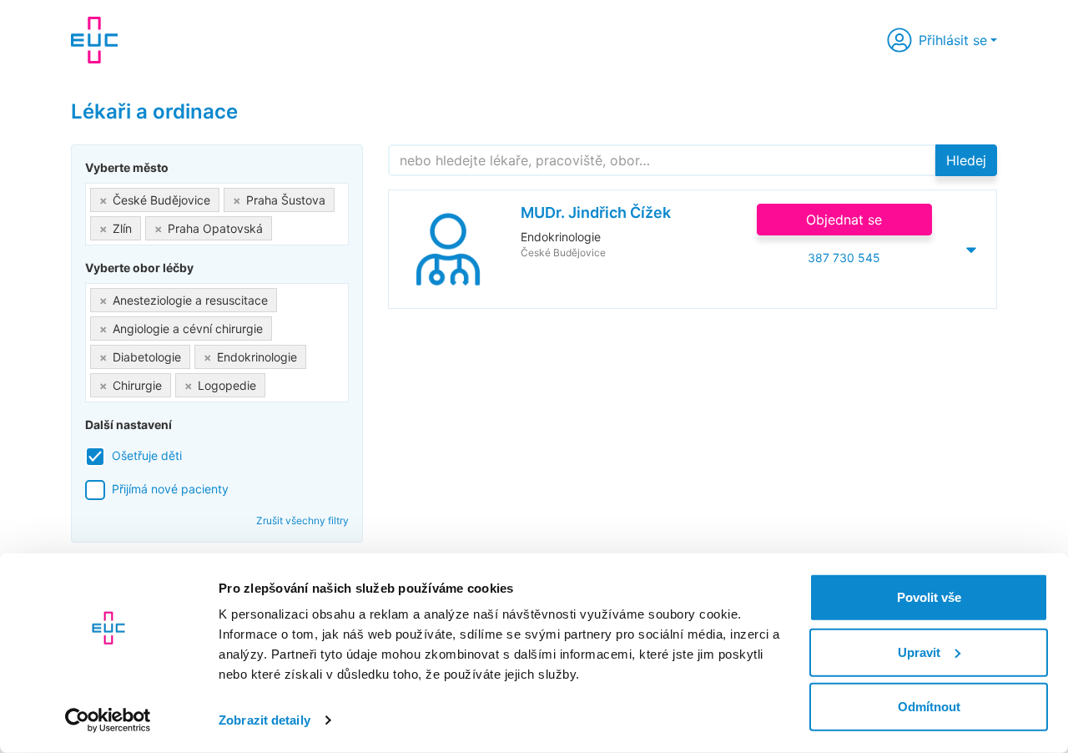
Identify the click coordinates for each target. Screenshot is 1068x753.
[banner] (94, 40)
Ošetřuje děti (147, 455)
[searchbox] (280, 225)
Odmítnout (929, 707)
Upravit (919, 651)
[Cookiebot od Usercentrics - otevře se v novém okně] (108, 720)
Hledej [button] (966, 160)
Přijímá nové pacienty (170, 489)
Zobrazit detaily (264, 720)
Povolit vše (929, 597)
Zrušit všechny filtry (302, 520)
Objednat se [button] (844, 219)
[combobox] (217, 214)
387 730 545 (844, 257)
